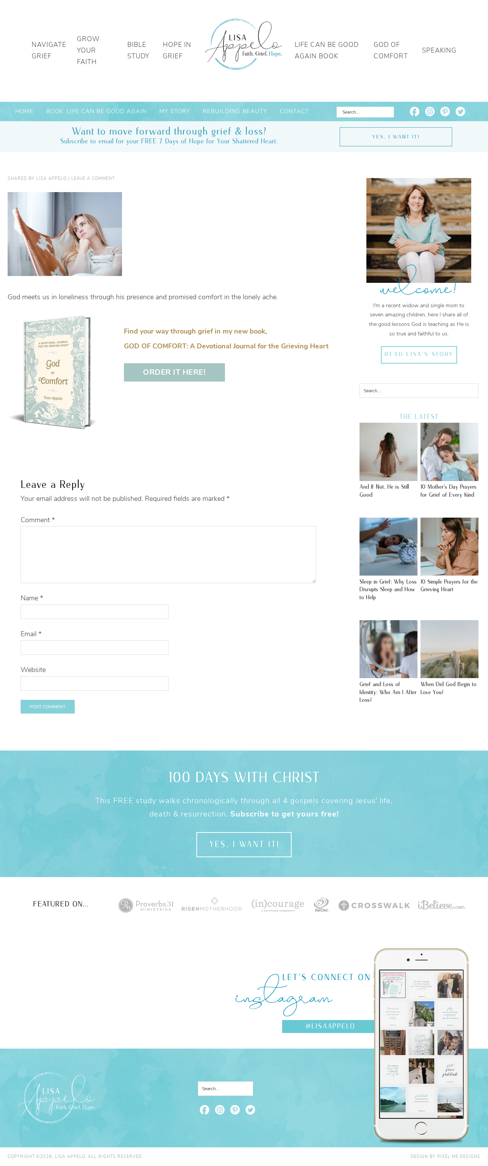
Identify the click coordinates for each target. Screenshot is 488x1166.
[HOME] (243, 51)
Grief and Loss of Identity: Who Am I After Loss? (388, 692)
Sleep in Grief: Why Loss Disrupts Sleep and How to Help (388, 590)
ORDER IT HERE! (174, 372)
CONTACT (294, 111)
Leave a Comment (93, 178)
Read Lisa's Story (418, 354)
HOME (24, 111)
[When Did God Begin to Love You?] (449, 674)
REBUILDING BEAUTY (235, 111)
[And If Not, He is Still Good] (388, 477)
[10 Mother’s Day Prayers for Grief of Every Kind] (449, 477)
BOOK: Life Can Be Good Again (96, 111)
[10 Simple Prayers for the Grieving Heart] (449, 571)
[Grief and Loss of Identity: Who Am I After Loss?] (388, 674)
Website (33, 669)
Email (31, 633)
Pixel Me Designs (458, 1157)
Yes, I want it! (396, 137)
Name (32, 598)
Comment (38, 519)
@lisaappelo (330, 1026)
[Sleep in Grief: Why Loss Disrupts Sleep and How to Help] (388, 571)
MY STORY (174, 111)
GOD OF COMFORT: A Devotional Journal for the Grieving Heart (226, 346)
